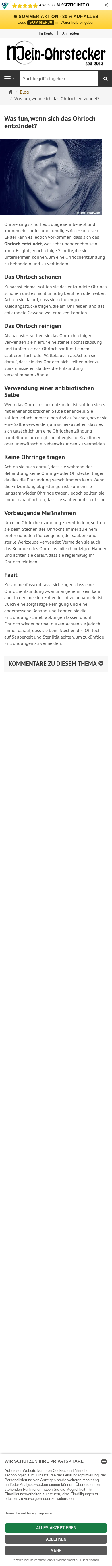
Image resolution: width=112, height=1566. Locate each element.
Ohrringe (45, 493)
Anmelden (70, 33)
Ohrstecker (80, 473)
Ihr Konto (46, 33)
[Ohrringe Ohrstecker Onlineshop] (56, 54)
